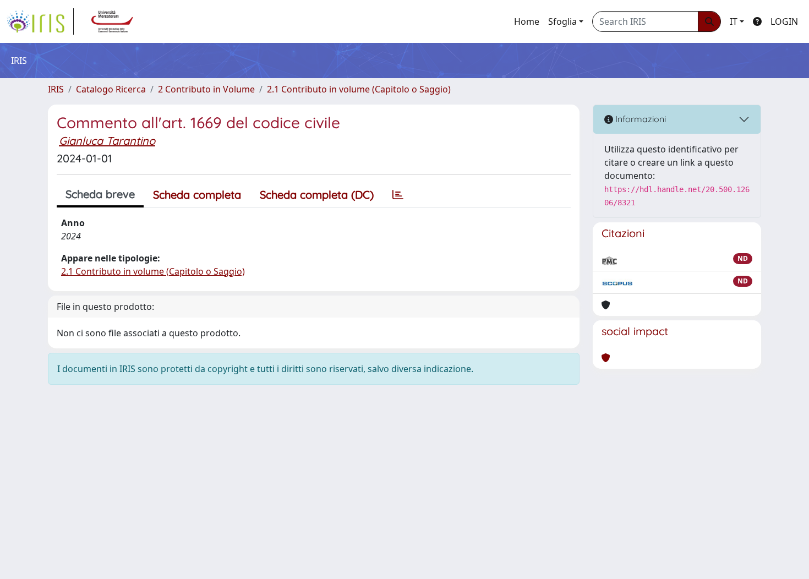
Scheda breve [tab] (100, 194)
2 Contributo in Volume (206, 89)
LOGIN (784, 21)
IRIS (56, 89)
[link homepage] (40, 21)
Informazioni (639, 118)
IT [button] (733, 21)
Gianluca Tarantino (107, 141)
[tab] (398, 194)
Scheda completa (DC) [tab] (317, 194)
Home (526, 21)
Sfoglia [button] (562, 21)
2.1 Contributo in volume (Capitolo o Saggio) (359, 89)
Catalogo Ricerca (111, 89)
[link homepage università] (112, 21)
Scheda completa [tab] (197, 194)
